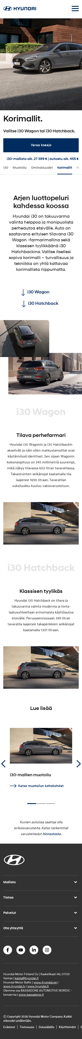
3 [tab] (50, 801)
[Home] (19, 9)
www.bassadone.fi (31, 995)
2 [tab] (41, 801)
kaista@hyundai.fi (26, 978)
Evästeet (9, 1027)
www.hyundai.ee (45, 982)
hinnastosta (51, 834)
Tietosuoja (27, 1027)
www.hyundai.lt (38, 986)
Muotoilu (20, 168)
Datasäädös (46, 1027)
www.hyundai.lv (14, 986)
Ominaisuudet (42, 168)
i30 (5, 168)
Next (79, 764)
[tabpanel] (41, 87)
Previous (3, 764)
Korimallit (64, 168)
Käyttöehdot (67, 1027)
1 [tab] (31, 802)
